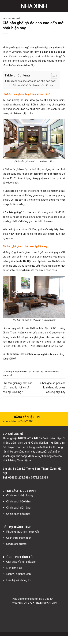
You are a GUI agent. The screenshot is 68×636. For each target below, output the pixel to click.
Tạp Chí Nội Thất (12, 18)
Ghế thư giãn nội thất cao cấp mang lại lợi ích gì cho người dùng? (17, 387)
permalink (7, 375)
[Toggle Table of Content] (52, 76)
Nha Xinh (34, 6)
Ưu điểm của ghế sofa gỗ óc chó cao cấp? (31, 81)
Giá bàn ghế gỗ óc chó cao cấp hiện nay (33, 85)
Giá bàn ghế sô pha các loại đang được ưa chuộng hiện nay (51, 387)
